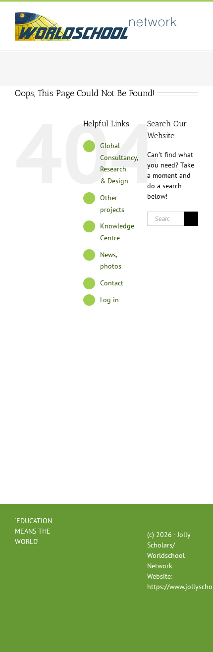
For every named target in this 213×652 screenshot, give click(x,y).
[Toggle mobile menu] (194, 17)
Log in (109, 299)
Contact (111, 282)
